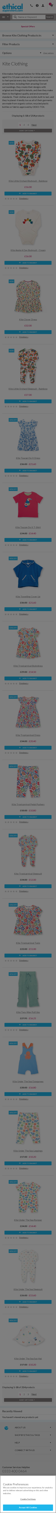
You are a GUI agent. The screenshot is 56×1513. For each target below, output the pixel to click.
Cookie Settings (28, 1499)
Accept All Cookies (28, 1507)
